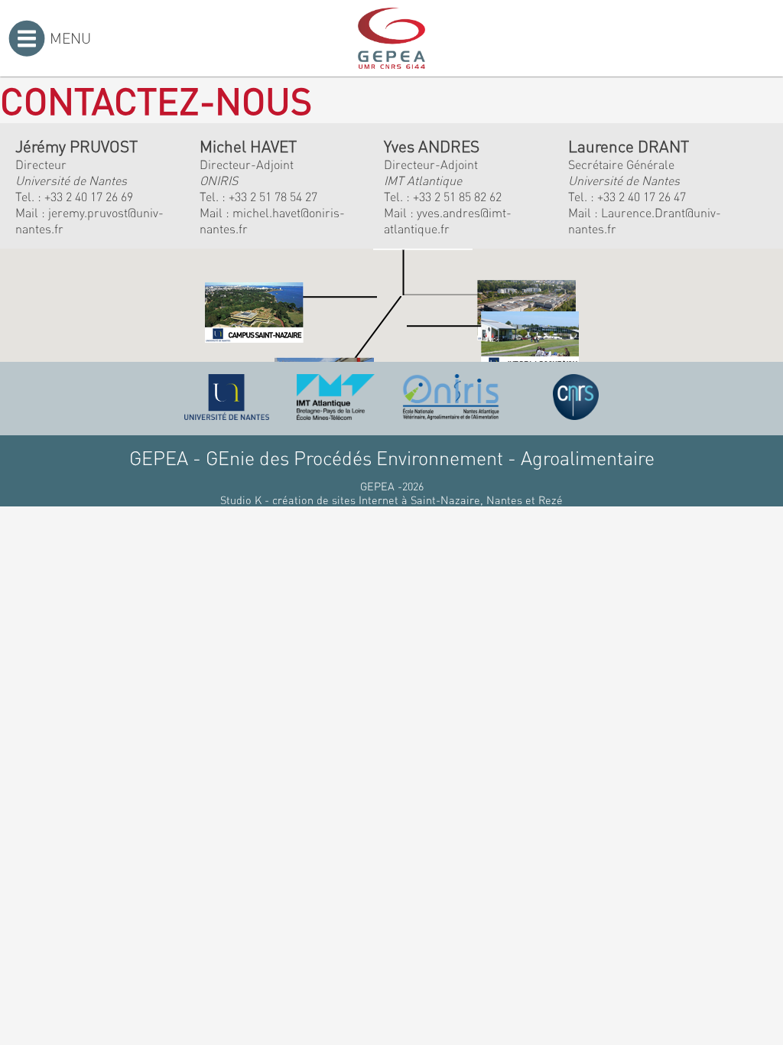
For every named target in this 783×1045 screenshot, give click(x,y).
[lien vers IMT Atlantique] (335, 397)
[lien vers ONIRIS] (451, 397)
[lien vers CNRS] (576, 397)
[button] (291, 312)
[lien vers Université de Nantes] (227, 397)
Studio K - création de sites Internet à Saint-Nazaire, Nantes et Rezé (391, 499)
